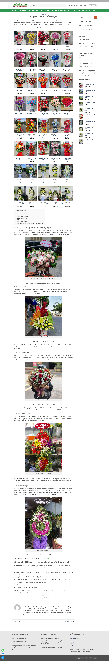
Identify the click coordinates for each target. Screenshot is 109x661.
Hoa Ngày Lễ (23, 10)
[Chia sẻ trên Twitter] (41, 598)
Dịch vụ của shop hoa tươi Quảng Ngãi (25, 214)
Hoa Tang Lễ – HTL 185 (55, 181)
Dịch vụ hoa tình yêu (22, 218)
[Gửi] (65, 5)
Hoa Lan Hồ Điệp (79, 10)
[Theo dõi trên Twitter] (93, 1)
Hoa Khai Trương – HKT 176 (55, 136)
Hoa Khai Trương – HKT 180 (67, 136)
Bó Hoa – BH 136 (20, 69)
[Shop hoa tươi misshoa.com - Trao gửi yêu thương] (20, 6)
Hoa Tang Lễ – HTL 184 (67, 181)
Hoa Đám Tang (68, 10)
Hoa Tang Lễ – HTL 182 (31, 204)
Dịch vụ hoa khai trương (23, 219)
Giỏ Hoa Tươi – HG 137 (67, 91)
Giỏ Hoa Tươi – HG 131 (67, 114)
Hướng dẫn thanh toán (76, 642)
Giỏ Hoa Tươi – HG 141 (19, 91)
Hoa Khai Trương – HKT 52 (43, 159)
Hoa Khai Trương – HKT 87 (43, 136)
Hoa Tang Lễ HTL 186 (43, 181)
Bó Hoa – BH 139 (55, 48)
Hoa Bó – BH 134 (43, 69)
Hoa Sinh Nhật (45, 10)
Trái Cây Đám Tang (90, 10)
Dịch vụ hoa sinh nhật (23, 216)
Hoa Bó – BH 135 (32, 69)
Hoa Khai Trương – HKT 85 (31, 136)
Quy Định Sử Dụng (75, 638)
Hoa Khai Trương (57, 10)
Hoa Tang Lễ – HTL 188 (19, 181)
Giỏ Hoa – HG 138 (55, 90)
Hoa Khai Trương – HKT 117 (67, 159)
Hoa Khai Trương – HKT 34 (55, 159)
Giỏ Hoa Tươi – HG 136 (19, 114)
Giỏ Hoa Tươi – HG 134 (43, 114)
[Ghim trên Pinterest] (46, 598)
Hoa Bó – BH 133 (55, 69)
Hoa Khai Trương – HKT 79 (19, 136)
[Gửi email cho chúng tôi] (94, 1)
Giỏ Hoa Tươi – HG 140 (31, 91)
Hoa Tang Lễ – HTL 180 (55, 204)
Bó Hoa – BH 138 (67, 48)
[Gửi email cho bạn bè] (43, 598)
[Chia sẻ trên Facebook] (38, 598)
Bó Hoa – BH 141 (32, 48)
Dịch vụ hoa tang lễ (22, 221)
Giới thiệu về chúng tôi (76, 640)
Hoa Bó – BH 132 (67, 69)
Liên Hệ (72, 644)
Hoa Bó (38, 10)
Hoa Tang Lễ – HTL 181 (43, 204)
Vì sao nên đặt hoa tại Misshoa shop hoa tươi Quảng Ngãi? (30, 223)
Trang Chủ (15, 10)
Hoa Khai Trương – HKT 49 (19, 159)
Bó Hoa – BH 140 (43, 48)
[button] (92, 5)
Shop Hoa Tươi (43, 14)
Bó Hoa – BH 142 (20, 48)
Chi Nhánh (73, 645)
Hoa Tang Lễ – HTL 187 (31, 181)
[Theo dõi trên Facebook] (90, 1)
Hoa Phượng (68, 621)
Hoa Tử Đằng (18, 621)
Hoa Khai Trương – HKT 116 (31, 159)
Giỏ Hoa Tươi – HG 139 (43, 91)
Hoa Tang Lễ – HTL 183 (19, 204)
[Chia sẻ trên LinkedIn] (49, 598)
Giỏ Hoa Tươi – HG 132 (55, 114)
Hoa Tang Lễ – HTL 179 (67, 204)
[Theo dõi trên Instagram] (91, 1)
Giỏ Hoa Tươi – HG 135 (31, 114)
